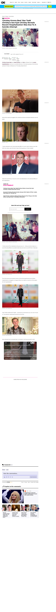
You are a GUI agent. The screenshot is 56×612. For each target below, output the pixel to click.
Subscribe (44, 2)
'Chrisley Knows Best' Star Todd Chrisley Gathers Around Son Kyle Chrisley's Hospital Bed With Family (18, 189)
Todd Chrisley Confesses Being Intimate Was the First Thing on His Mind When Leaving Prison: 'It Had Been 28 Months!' (20, 196)
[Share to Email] (18, 58)
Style (19, 2)
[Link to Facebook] (47, 2)
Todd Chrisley (17, 62)
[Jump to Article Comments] (3, 58)
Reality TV (12, 2)
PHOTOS (25, 2)
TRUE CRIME (34, 2)
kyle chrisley (11, 16)
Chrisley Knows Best (7, 62)
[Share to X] (10, 58)
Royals (22, 2)
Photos (6, 16)
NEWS (16, 2)
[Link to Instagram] (49, 2)
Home (3, 16)
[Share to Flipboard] (14, 58)
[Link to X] (51, 2)
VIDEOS (29, 2)
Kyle (24, 62)
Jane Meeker (6, 53)
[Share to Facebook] (6, 58)
